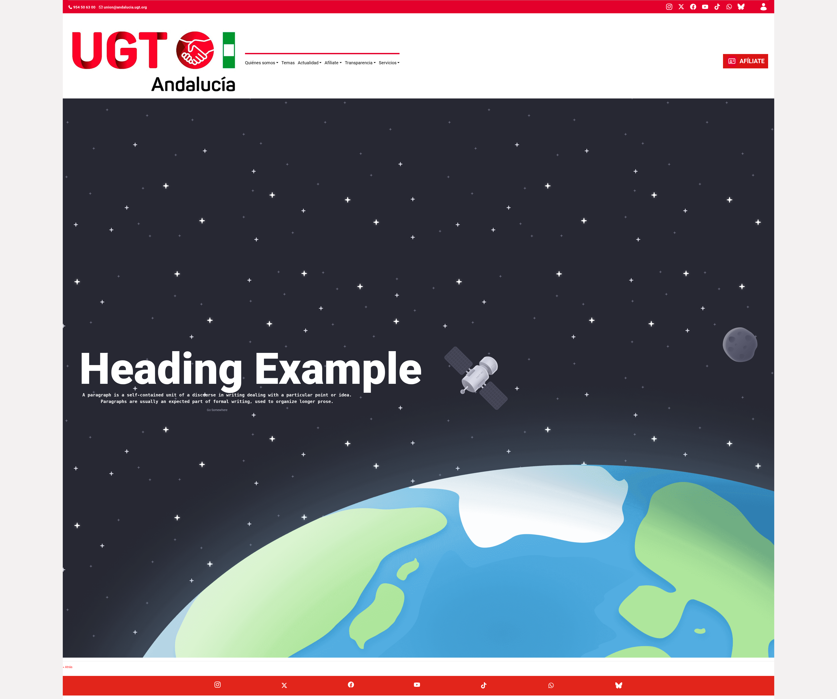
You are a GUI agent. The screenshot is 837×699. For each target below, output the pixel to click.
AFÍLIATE (752, 61)
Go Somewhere (217, 410)
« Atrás (67, 667)
